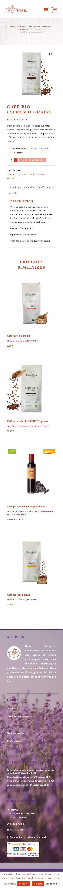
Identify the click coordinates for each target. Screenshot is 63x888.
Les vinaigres (19, 514)
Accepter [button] (23, 883)
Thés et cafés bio (25, 29)
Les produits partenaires (39, 27)
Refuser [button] (38, 883)
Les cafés (39, 29)
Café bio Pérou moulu (18, 595)
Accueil (13, 27)
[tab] (15, 187)
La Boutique (12, 708)
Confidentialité (14, 741)
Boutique (22, 27)
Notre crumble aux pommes (20, 781)
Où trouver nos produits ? (19, 716)
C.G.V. (10, 725)
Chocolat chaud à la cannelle (21, 777)
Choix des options (31, 473)
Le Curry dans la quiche (18, 785)
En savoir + (52, 883)
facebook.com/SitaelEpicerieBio (28, 837)
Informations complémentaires (39, 187)
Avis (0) (13, 193)
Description (15, 187)
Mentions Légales (15, 733)
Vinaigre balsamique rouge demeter (26, 506)
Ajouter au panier (32, 160)
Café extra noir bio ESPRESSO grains (27, 421)
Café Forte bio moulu (18, 336)
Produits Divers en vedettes (23, 426)
